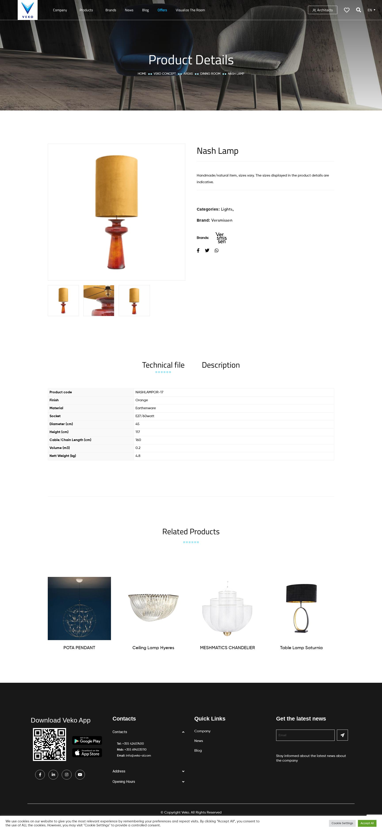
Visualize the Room (190, 10)
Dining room (210, 73)
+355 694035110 (135, 749)
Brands (110, 10)
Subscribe (342, 735)
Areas (188, 73)
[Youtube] (80, 775)
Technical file (163, 365)
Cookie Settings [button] (342, 823)
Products (86, 10)
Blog (145, 10)
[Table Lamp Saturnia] (301, 608)
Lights (227, 209)
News (129, 10)
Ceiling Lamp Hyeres (153, 648)
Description (221, 365)
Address (119, 771)
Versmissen (221, 220)
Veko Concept (165, 73)
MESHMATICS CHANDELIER (227, 648)
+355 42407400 (133, 743)
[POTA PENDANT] (79, 608)
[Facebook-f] (40, 775)
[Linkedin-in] (53, 775)
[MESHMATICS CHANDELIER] (227, 608)
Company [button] (60, 10)
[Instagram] (66, 775)
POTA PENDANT (79, 648)
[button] (150, 732)
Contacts (120, 732)
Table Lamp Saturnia (301, 648)
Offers (162, 10)
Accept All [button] (367, 823)
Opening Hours (124, 782)
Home (142, 73)
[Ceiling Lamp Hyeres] (153, 608)
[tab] (163, 364)
